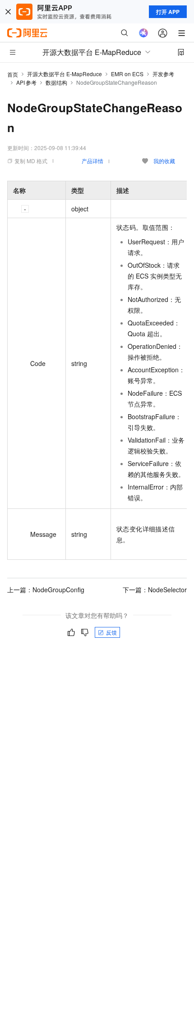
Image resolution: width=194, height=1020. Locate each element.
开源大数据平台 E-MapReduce (64, 74)
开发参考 (163, 74)
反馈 (111, 632)
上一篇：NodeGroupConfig (45, 589)
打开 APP (168, 12)
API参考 (26, 82)
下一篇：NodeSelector (155, 589)
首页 (12, 74)
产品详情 (92, 161)
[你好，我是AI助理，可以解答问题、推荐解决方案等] (143, 32)
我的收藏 (164, 161)
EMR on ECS (127, 74)
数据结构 (56, 82)
